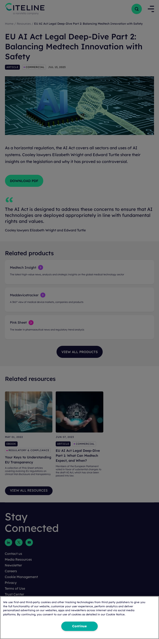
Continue (79, 626)
